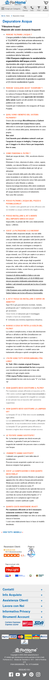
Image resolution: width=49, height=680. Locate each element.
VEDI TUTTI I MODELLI (12, 532)
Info (32, 10)
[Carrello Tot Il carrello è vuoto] (46, 3)
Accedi (45, 10)
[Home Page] (21, 3)
